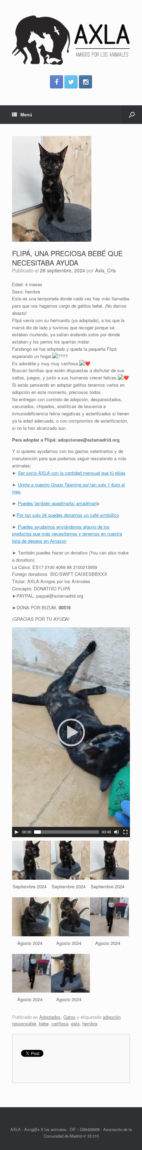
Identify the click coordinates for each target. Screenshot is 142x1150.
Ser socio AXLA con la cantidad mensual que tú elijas (71, 473)
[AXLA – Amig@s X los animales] (71, 40)
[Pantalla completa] (125, 832)
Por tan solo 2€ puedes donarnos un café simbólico (68, 515)
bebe (44, 1023)
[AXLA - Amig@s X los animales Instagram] (85, 81)
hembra (89, 1023)
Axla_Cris (105, 270)
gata (75, 1023)
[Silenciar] (116, 832)
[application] (71, 732)
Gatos (69, 1017)
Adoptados (50, 1017)
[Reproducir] (16, 832)
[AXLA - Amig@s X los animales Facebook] (56, 81)
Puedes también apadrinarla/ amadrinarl (57, 503)
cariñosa (59, 1023)
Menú (26, 114)
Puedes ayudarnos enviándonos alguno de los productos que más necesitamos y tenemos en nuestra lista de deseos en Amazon (67, 533)
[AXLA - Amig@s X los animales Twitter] (71, 81)
